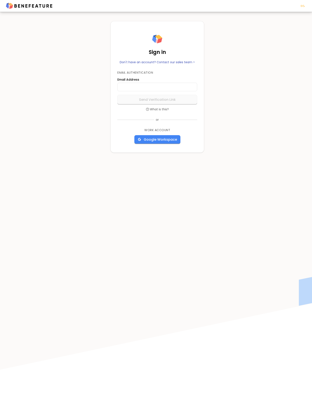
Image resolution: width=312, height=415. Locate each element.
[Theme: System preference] (302, 6)
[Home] (29, 6)
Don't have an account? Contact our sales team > (157, 62)
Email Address (128, 79)
